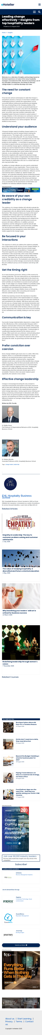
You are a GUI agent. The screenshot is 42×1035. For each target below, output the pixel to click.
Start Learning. (24, 1018)
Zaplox (18, 897)
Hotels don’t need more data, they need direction (27, 740)
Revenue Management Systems (24, 874)
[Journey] (8, 935)
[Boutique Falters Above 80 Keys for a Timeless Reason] (8, 727)
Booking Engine (20, 932)
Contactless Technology (22, 899)
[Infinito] (8, 877)
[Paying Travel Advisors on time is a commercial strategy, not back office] (8, 777)
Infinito (19, 873)
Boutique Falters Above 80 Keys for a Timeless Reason (26, 723)
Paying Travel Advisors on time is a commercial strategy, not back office (27, 775)
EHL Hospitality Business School (17, 496)
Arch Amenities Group (11, 890)
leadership (16, 464)
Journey (19, 931)
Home (4, 32)
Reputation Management (22, 915)
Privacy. (9, 1021)
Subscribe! (21, 864)
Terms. (19, 1021)
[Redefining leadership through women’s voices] (21, 642)
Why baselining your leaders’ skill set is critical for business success (19, 612)
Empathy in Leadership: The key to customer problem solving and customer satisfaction (20, 537)
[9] (15, 851)
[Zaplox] (8, 901)
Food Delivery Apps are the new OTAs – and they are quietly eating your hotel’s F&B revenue (27, 792)
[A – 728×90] (21, 192)
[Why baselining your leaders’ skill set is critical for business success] (21, 596)
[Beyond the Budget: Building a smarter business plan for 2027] (8, 761)
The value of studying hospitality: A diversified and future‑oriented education (21, 570)
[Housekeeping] (21, 989)
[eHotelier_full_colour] (7, 4)
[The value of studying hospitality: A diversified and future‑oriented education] (21, 558)
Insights (10, 32)
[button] (39, 4)
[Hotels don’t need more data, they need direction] (8, 744)
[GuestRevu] (8, 918)
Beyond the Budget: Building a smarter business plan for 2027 (27, 758)
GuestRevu (20, 914)
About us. (10, 1018)
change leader (9, 464)
